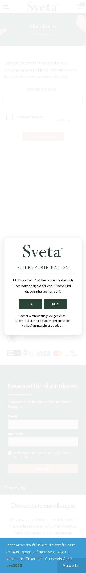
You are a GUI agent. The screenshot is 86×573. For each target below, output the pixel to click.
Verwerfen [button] (71, 565)
